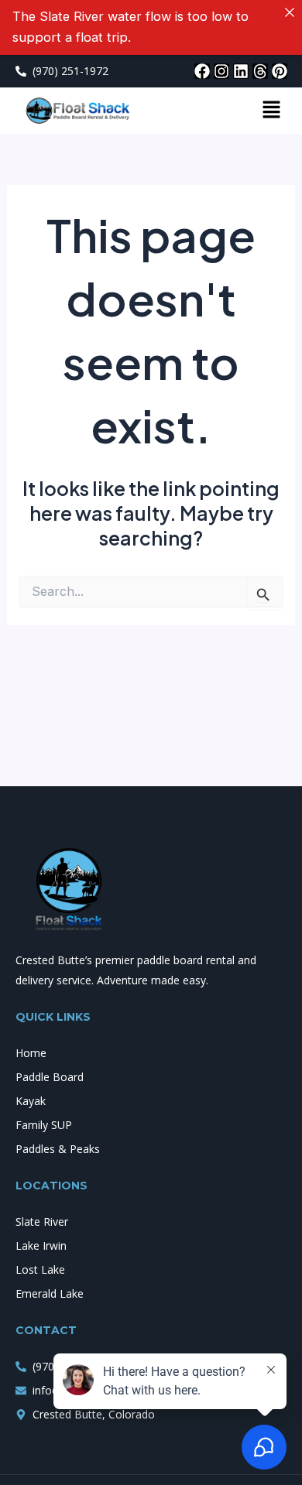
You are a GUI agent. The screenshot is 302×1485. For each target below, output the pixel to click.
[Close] (289, 12)
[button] (271, 110)
